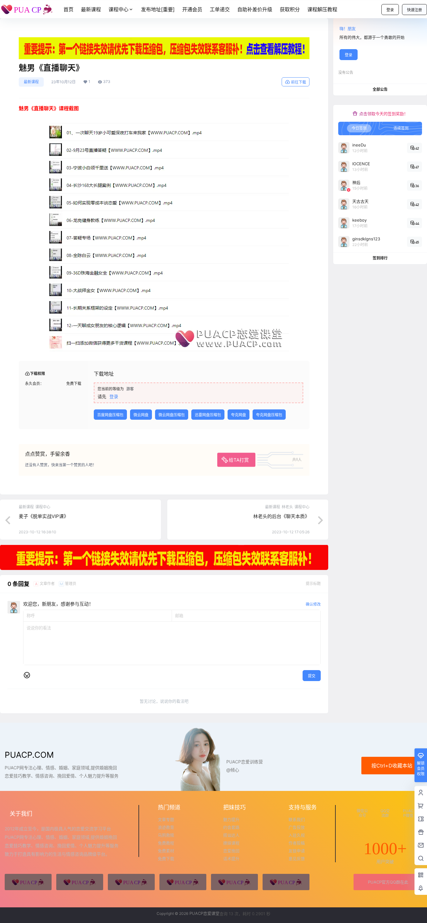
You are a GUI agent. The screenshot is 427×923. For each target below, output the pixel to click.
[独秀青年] (131, 882)
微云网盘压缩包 (171, 415)
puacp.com (29, 755)
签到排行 (380, 258)
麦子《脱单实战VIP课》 (43, 516)
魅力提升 (231, 819)
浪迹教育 (166, 827)
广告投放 (297, 827)
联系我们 (297, 819)
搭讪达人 (231, 835)
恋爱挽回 (231, 850)
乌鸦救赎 (166, 835)
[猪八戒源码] (28, 882)
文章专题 (166, 819)
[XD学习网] (234, 882)
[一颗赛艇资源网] (286, 882)
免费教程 (166, 842)
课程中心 (118, 9)
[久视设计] (182, 882)
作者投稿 (297, 842)
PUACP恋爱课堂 (203, 913)
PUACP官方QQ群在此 (388, 882)
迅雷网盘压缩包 (208, 415)
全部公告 (380, 89)
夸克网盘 (238, 415)
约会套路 (231, 827)
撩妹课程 (231, 842)
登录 (390, 10)
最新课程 (31, 81)
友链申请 (297, 850)
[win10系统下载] (79, 882)
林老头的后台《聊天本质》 (281, 516)
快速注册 (414, 10)
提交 (311, 676)
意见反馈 (297, 858)
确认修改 (313, 604)
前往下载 (298, 82)
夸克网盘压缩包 (269, 415)
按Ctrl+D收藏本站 (391, 765)
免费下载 (166, 858)
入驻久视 (297, 835)
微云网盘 (140, 415)
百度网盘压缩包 (110, 415)
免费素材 (166, 850)
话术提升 (231, 858)
